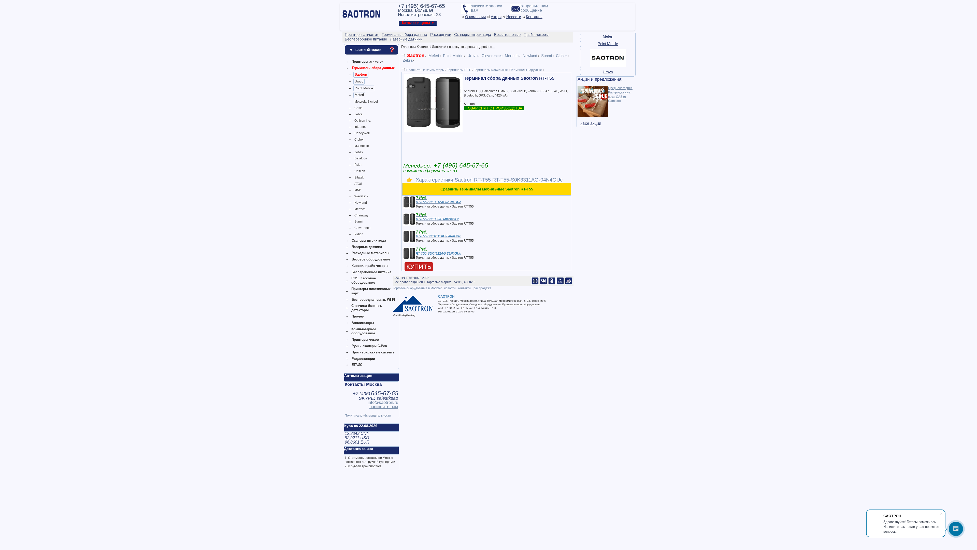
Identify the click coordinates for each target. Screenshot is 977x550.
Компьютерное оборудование (363, 331)
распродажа (482, 288)
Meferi (359, 95)
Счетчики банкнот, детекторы (366, 308)
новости (450, 288)
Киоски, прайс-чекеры (370, 266)
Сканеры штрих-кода (369, 240)
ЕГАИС (357, 365)
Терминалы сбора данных (373, 68)
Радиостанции (363, 359)
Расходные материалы (370, 253)
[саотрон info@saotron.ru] (535, 283)
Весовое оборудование (371, 259)
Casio (358, 108)
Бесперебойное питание (371, 272)
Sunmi (358, 221)
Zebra (358, 114)
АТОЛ (358, 184)
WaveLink (361, 196)
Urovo (359, 81)
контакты (464, 288)
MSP (357, 190)
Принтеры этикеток (367, 61)
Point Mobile (364, 88)
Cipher (359, 139)
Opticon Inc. (362, 120)
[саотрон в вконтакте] (543, 283)
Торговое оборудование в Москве (417, 288)
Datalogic (361, 158)
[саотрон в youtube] (560, 283)
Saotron (361, 74)
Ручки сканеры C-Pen (369, 346)
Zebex (358, 152)
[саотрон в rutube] (568, 283)
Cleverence (362, 228)
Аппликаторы (363, 323)
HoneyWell (362, 133)
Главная (407, 47)
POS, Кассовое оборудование (363, 280)
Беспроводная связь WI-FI (373, 299)
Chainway (361, 215)
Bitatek (359, 177)
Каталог (423, 47)
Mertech (360, 209)
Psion (358, 165)
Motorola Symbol (366, 101)
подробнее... (485, 47)
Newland (360, 202)
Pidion (358, 234)
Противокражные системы (373, 352)
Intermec (360, 127)
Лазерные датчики (367, 247)
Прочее (358, 316)
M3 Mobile (361, 146)
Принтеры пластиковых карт (371, 291)
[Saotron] (608, 66)
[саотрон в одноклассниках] (552, 283)
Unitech (359, 171)
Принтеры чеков (365, 339)
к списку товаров (460, 47)
